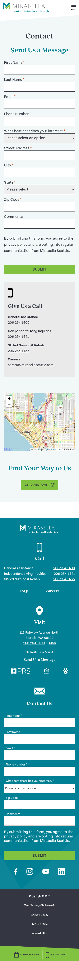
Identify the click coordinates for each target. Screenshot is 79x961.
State (10, 182)
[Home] (26, 14)
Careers (52, 591)
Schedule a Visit (39, 652)
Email (10, 97)
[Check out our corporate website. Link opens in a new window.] (20, 671)
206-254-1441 (18, 337)
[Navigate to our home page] (39, 529)
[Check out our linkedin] (61, 872)
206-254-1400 (19, 323)
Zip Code (12, 199)
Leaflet (37, 449)
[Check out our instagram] (29, 872)
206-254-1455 (19, 351)
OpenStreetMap (53, 449)
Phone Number (17, 114)
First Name (14, 62)
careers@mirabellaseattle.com (30, 365)
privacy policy (15, 244)
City (8, 165)
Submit (39, 269)
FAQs (24, 591)
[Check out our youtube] (45, 872)
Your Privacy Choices (37, 905)
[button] (73, 7)
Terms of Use (40, 924)
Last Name (14, 80)
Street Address (18, 148)
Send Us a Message (39, 660)
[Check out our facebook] (15, 872)
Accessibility (39, 933)
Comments (13, 217)
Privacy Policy (39, 914)
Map (52, 643)
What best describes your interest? (34, 131)
